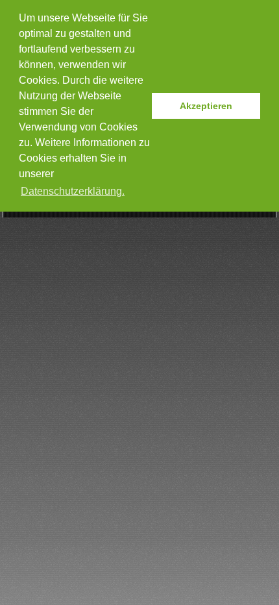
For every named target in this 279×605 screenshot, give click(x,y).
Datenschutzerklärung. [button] (73, 191)
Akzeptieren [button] (206, 106)
